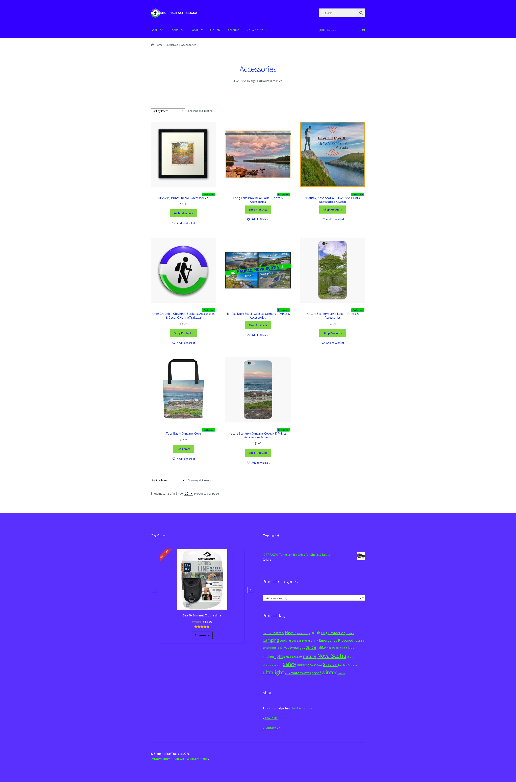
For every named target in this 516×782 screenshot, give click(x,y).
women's (341, 673)
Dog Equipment (301, 640)
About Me (271, 718)
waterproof (311, 672)
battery (278, 633)
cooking (285, 640)
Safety (289, 664)
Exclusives (172, 45)
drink (314, 640)
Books (174, 30)
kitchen (268, 656)
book (315, 632)
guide (311, 647)
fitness (272, 648)
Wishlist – (259, 30)
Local (194, 30)
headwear (333, 648)
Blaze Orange (303, 633)
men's (287, 657)
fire (362, 640)
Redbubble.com (183, 213)
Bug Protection (333, 633)
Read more (183, 449)
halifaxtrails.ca (302, 708)
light (278, 656)
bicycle (290, 632)
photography (269, 665)
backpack (268, 633)
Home (159, 45)
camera (350, 633)
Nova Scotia (331, 655)
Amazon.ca (202, 635)
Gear (154, 30)
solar (313, 665)
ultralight (273, 672)
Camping (271, 640)
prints (279, 665)
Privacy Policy (160, 759)
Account (233, 30)
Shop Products (258, 209)
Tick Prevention (350, 665)
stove (319, 665)
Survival (330, 664)
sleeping (303, 665)
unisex (288, 673)
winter (328, 672)
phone (350, 657)
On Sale (215, 30)
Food (280, 647)
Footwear (291, 647)
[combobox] (314, 598)
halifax (321, 647)
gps (302, 647)
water (296, 672)
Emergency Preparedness (340, 640)
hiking (343, 648)
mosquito (296, 657)
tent (340, 664)
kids (351, 647)
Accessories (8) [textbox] (312, 598)
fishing (266, 647)
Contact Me (272, 728)
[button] (183, 223)
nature (309, 656)
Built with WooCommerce (190, 759)
